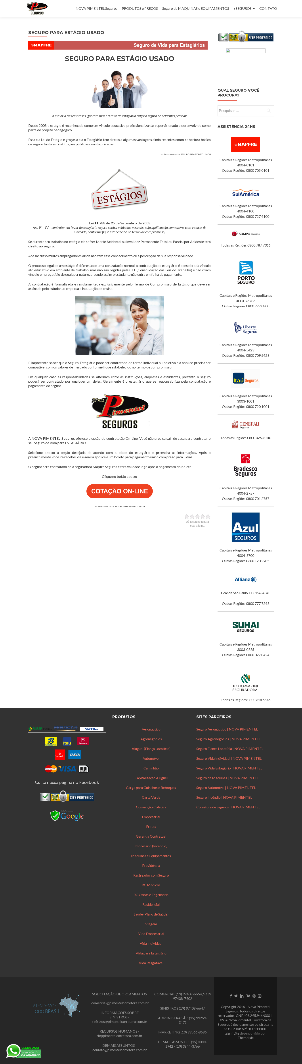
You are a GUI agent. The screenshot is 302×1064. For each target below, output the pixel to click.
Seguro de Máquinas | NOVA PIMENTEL (227, 778)
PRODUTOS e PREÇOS (140, 8)
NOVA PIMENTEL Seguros (96, 8)
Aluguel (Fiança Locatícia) (151, 748)
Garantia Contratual (151, 836)
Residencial (151, 904)
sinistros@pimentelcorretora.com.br (119, 1021)
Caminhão (151, 768)
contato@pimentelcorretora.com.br (119, 1050)
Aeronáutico (151, 729)
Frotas (151, 826)
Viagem (151, 924)
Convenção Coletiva (151, 807)
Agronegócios (151, 739)
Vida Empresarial (151, 933)
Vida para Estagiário (151, 953)
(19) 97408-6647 (192, 1008)
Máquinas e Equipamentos (151, 856)
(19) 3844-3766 (188, 1046)
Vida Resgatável (151, 963)
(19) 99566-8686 (194, 1032)
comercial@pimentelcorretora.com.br (120, 1003)
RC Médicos (151, 885)
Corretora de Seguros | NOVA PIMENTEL (228, 807)
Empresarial (151, 817)
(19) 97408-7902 (192, 996)
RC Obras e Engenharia (151, 894)
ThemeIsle (246, 1037)
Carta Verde (151, 797)
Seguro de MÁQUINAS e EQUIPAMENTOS (195, 8)
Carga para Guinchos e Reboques (151, 787)
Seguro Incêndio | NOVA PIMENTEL (224, 797)
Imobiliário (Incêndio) (151, 846)
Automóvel (151, 758)
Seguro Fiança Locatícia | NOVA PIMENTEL (229, 748)
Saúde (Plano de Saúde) (151, 914)
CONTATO (268, 8)
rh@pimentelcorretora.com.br (119, 1035)
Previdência (151, 865)
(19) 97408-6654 (189, 994)
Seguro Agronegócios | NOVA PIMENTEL (228, 739)
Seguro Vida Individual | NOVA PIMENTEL (229, 758)
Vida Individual (151, 943)
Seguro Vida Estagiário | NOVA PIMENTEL (229, 768)
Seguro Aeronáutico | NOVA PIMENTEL (227, 729)
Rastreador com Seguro (151, 875)
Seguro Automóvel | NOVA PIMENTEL (226, 787)
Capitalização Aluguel (151, 778)
